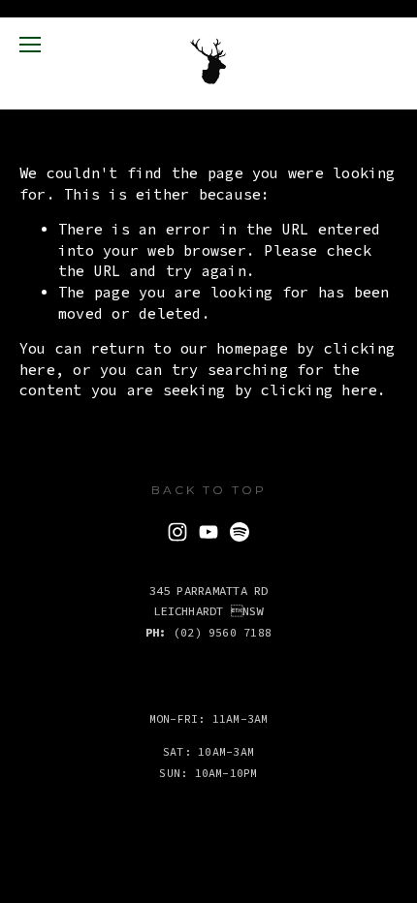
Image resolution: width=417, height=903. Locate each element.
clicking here (319, 390)
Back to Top (209, 490)
